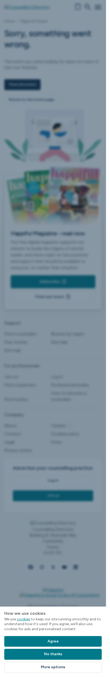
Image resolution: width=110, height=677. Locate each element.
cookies (23, 619)
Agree (53, 641)
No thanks (53, 654)
